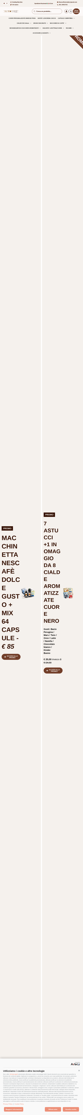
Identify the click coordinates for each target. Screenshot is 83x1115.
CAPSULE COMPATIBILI (65, 18)
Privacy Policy (8, 1104)
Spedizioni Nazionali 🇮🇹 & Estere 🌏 (39, 3)
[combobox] (47, 11)
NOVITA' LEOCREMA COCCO (47, 18)
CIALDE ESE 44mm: (23, 23)
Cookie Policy (19, 1104)
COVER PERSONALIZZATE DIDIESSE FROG (22, 18)
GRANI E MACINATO (39, 23)
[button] (79, 1070)
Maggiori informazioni (14, 1109)
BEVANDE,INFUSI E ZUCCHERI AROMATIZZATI (24, 28)
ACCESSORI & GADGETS (41, 33)
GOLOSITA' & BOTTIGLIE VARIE (52, 28)
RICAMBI (69, 28)
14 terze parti (14, 1074)
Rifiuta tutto (53, 1109)
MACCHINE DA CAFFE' (57, 23)
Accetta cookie (70, 1109)
